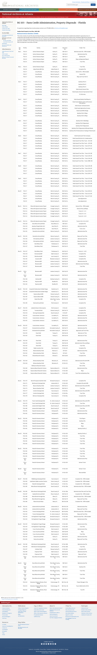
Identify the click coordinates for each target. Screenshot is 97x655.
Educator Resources (48, 9)
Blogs (19, 614)
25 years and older (7, 40)
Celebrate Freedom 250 (86, 614)
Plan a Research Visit (70, 609)
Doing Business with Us (55, 612)
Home (3, 17)
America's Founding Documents (87, 9)
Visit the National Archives (71, 611)
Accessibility (36, 649)
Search (93, 4)
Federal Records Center (39, 609)
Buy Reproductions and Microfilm (23, 628)
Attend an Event (84, 608)
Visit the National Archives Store (23, 625)
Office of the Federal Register (40, 611)
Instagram (46, 644)
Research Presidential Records (72, 616)
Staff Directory (37, 616)
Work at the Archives (85, 611)
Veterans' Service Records (29, 9)
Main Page (4, 25)
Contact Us (93, 2)
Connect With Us (48, 641)
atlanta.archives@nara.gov (61, 28)
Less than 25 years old (8, 42)
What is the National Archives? (56, 608)
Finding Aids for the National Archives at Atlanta (30, 17)
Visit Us (68, 9)
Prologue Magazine (22, 609)
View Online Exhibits (70, 613)
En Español (4, 631)
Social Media (5, 629)
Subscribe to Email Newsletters (22, 612)
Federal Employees (6, 609)
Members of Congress (7, 613)
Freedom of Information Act (52, 649)
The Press (4, 618)
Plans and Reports (53, 614)
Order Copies (5, 54)
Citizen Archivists (76, 2)
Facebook (42, 644)
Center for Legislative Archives (40, 608)
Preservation (5, 614)
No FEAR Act (61, 649)
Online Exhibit (5, 27)
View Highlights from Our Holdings (71, 619)
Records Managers (6, 616)
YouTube (51, 644)
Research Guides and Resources (6, 45)
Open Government (54, 616)
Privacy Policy (43, 649)
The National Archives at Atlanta (12, 17)
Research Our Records (9, 9)
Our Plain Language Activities (56, 617)
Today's (23, 608)
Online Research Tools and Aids (7, 52)
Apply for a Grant (69, 614)
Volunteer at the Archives (86, 613)
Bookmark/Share (85, 2)
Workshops (4, 43)
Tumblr (48, 644)
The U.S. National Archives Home (20, 4)
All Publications (21, 616)
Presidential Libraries (38, 614)
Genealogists (5, 611)
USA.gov (66, 649)
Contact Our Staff (5, 28)
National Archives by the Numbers (55, 610)
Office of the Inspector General (40, 613)
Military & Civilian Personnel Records (8, 57)
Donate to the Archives (86, 609)
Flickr (55, 644)
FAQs (3, 633)
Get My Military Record (70, 608)
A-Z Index (4, 624)
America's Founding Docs (7, 626)
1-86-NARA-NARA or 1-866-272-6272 (48, 653)
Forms (3, 634)
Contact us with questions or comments (9, 599)
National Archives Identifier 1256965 (27, 33)
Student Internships (6, 30)
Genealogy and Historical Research (7, 36)
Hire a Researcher (6, 55)
